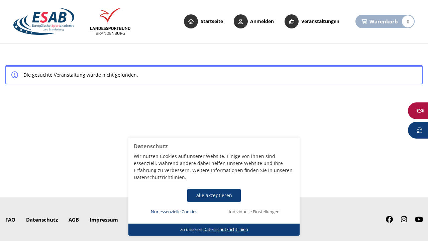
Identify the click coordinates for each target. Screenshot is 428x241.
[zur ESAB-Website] (43, 21)
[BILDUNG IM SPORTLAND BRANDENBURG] (110, 21)
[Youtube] (419, 219)
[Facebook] (389, 219)
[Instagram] (404, 219)
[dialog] (214, 187)
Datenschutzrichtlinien (159, 177)
